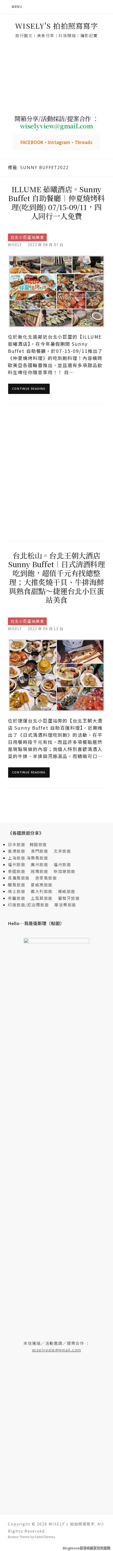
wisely (15, 244)
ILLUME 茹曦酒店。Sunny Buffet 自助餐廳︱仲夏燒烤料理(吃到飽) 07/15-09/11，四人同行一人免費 (56, 202)
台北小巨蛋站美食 (27, 237)
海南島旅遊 (37, 858)
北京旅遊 (62, 851)
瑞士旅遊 (19, 891)
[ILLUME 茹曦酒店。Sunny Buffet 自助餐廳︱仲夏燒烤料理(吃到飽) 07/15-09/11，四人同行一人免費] (56, 291)
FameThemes (45, 1537)
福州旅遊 (19, 864)
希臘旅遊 (19, 898)
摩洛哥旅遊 (65, 904)
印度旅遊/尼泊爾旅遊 (30, 904)
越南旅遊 (42, 871)
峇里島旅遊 (46, 878)
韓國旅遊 (38, 844)
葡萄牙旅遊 (69, 898)
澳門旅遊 (39, 851)
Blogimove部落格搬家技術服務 (86, 1548)
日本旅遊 (16, 844)
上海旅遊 (16, 858)
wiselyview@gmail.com (56, 1349)
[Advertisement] (56, 77)
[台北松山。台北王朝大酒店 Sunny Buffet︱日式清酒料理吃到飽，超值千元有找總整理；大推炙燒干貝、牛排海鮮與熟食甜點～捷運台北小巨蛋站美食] (56, 675)
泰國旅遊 (19, 871)
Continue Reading (29, 389)
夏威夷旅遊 (42, 884)
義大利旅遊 (42, 891)
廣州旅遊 (39, 864)
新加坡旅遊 (64, 871)
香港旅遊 (16, 851)
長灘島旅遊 (19, 878)
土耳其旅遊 (44, 898)
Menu (17, 6)
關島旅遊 (19, 884)
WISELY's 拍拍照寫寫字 (56, 26)
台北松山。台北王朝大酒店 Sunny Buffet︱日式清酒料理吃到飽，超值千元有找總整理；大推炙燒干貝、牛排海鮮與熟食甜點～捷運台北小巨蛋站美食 (56, 577)
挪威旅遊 (66, 891)
